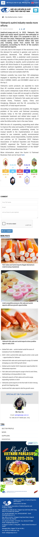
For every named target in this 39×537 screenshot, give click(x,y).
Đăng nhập (27, 2)
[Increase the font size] (24, 29)
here (23, 155)
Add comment (7, 231)
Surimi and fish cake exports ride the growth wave (18, 388)
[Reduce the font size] (19, 29)
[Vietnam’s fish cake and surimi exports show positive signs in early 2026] (19, 324)
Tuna (2, 424)
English (36, 2)
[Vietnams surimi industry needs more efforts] (19, 171)
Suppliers (6, 436)
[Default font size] (22, 29)
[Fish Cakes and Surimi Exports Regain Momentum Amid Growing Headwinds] (19, 248)
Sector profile (8, 429)
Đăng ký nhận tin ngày (14, 2)
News (4, 432)
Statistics (6, 439)
